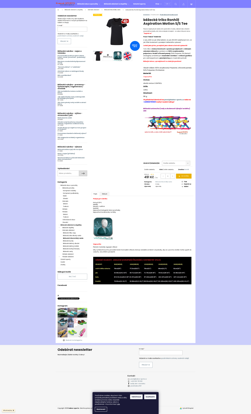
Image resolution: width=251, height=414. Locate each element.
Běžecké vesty (68, 251)
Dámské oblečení (68, 230)
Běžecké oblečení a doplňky (71, 225)
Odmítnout (136, 397)
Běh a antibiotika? (64, 75)
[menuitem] (88, 4)
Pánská (65, 212)
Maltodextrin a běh (65, 118)
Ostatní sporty (66, 259)
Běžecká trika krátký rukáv (73, 238)
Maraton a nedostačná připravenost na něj (71, 62)
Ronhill (187, 169)
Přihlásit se (64, 41)
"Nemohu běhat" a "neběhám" (69, 67)
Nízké (65, 196)
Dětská (65, 209)
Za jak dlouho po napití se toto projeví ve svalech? (72, 128)
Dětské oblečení (68, 254)
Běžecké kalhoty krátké (71, 246)
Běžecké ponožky (68, 188)
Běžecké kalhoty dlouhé (71, 243)
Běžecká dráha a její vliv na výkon (70, 149)
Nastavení (101, 409)
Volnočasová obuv (69, 220)
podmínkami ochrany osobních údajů (71, 36)
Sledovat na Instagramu (74, 340)
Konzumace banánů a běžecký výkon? (72, 133)
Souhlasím (150, 397)
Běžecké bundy (68, 241)
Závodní (65, 222)
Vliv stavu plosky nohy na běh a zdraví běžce (72, 103)
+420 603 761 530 (136, 381)
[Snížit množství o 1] (163, 176)
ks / (72, 277)
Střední (65, 198)
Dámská (65, 201)
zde (118, 404)
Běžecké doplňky (68, 228)
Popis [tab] (95, 194)
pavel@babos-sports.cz (174, 100)
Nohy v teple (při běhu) (66, 153)
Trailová (65, 206)
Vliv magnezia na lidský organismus (71, 137)
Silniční (65, 204)
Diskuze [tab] (104, 194)
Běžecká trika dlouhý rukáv (72, 236)
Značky (63, 265)
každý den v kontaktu (137, 384)
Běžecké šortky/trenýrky (71, 249)
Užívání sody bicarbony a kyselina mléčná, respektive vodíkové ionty (71, 122)
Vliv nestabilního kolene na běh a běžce (70, 92)
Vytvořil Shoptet (188, 408)
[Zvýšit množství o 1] (172, 176)
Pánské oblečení (68, 257)
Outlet (63, 262)
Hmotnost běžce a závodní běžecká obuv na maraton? (71, 158)
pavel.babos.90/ (136, 386)
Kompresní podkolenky (71, 193)
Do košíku (185, 176)
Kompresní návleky (69, 191)
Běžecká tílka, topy (69, 233)
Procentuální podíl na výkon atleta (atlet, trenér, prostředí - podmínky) (71, 56)
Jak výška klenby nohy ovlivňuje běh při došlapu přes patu (71, 97)
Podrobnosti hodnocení (169, 15)
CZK (167, 4)
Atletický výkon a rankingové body (71, 71)
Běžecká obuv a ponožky (69, 185)
